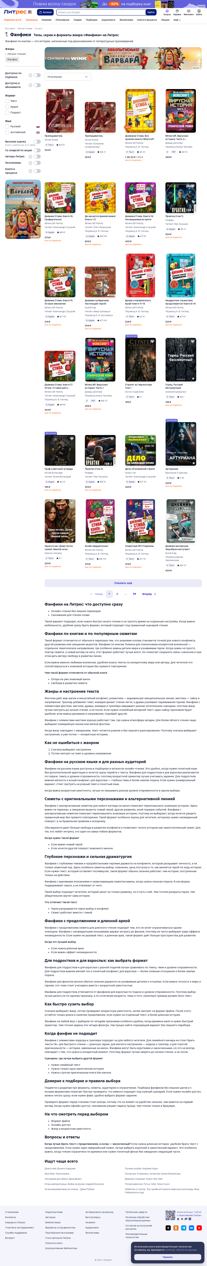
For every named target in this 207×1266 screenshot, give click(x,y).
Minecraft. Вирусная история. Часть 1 (96, 386)
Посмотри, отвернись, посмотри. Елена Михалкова (152, 1173)
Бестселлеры (92, 1217)
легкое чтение (16, 54)
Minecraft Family (134, 143)
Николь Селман (53, 553)
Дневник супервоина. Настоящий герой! (97, 302)
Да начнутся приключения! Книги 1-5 (100, 218)
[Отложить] (70, 92)
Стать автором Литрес (58, 1237)
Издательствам (53, 1212)
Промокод (32, 19)
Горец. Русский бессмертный (174, 386)
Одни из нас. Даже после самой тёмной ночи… (59, 548)
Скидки (78, 19)
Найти (150, 12)
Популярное (62, 19)
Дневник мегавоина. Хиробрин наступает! (177, 548)
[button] (149, 594)
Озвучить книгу (54, 1243)
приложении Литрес (190, 1215)
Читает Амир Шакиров (97, 311)
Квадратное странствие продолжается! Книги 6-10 (180, 302)
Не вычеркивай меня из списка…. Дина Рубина (69, 1189)
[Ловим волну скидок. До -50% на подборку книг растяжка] (103, 4)
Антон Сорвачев (134, 391)
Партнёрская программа (59, 1232)
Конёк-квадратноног (97, 546)
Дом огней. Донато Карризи (60, 1168)
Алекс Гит (130, 472)
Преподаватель (53, 135)
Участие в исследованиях (19, 1227)
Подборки (91, 19)
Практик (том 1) (174, 216)
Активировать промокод (99, 1212)
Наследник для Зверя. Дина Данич (63, 1178)
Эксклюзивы (126, 19)
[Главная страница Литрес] (18, 12)
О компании (12, 1212)
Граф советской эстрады (59, 468)
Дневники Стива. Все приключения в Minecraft (139, 137)
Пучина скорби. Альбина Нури (141, 1168)
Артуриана (171, 468)
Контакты (10, 1217)
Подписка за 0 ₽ (13, 19)
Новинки (46, 19)
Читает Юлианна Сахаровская (94, 145)
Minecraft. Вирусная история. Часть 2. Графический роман (177, 137)
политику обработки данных (181, 1249)
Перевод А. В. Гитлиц (137, 146)
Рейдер (169, 220)
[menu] (68, 77)
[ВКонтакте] (191, 1228)
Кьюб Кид (90, 307)
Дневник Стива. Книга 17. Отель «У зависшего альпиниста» (59, 386)
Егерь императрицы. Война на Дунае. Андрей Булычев (74, 1184)
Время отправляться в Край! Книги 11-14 (138, 302)
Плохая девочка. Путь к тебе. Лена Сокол (147, 1184)
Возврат (10, 1237)
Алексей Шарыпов (175, 391)
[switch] (37, 75)
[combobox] (101, 12)
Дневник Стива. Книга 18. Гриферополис (59, 218)
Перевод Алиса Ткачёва (178, 146)
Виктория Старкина (176, 472)
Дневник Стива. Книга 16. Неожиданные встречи (139, 218)
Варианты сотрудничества (60, 1227)
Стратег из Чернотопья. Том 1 (138, 386)
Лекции (165, 19)
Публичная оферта (136, 1212)
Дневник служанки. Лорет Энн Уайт (144, 1178)
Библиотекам (52, 1222)
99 (134, 594)
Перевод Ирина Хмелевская (174, 559)
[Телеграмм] (183, 1228)
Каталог (47, 12)
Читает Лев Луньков (176, 224)
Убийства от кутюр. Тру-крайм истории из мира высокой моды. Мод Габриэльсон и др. (162, 1191)
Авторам (50, 1217)
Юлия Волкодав (54, 472)
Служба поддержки (16, 1232)
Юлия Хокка (51, 139)
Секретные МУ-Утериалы (139, 546)
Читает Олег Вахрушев (98, 227)
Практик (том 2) (94, 468)
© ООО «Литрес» (103, 1260)
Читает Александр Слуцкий (60, 227)
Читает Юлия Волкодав (58, 476)
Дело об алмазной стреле (140, 468)
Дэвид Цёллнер (174, 143)
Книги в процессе (147, 19)
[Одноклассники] (176, 1228)
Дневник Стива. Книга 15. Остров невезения (59, 302)
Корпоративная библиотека (61, 1248)
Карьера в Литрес (15, 1222)
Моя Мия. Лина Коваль (57, 1173)
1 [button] (109, 594)
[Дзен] (168, 1228)
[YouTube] (199, 1228)
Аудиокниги (108, 19)
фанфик (12, 59)
